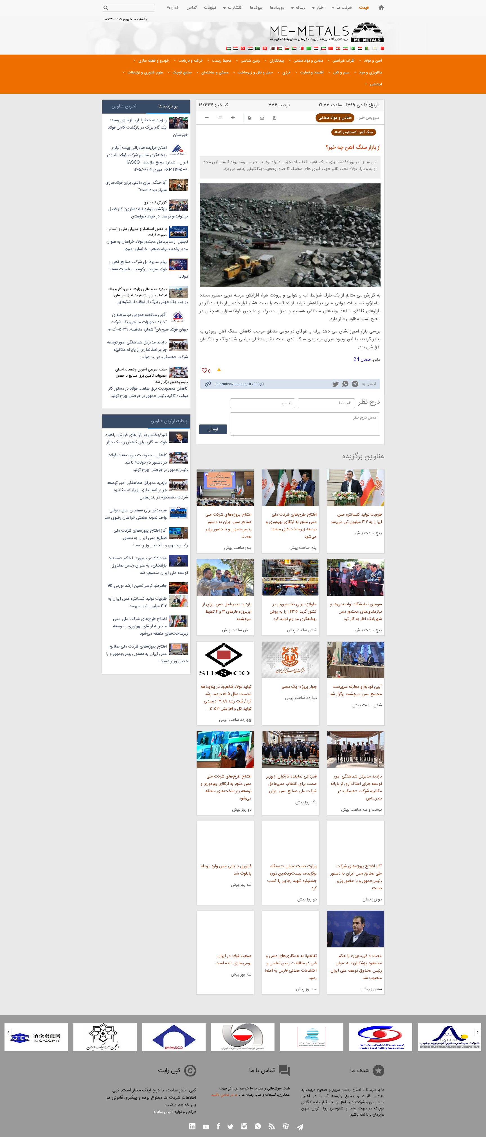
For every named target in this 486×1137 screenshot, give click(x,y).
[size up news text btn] (233, 118)
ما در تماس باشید (224, 1095)
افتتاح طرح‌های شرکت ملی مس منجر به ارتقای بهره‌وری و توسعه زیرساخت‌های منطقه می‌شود (291, 525)
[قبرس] (374, 47)
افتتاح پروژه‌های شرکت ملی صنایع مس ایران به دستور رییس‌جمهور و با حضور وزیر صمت (228, 525)
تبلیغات (210, 7)
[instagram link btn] (244, 1127)
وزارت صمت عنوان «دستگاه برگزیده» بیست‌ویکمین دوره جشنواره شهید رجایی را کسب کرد (292, 877)
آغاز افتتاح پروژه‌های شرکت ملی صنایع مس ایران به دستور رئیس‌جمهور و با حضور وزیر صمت (356, 877)
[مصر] (360, 47)
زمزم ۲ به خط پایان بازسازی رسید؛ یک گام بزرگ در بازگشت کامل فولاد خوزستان (148, 127)
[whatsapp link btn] (258, 1127)
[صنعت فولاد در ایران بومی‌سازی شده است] (225, 929)
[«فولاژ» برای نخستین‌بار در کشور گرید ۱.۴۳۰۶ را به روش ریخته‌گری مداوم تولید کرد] (290, 577)
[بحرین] (382, 47)
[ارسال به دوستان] (262, 118)
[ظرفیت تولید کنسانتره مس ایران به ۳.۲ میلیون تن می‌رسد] (355, 487)
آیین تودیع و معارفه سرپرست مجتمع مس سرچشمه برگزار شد (356, 690)
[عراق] (316, 47)
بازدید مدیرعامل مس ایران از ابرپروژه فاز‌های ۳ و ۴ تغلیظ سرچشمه (226, 612)
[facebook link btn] (218, 1127)
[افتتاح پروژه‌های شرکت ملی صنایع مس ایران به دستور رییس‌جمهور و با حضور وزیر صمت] (225, 487)
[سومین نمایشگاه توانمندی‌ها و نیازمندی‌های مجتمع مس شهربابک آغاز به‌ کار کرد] (355, 577)
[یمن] (235, 47)
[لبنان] (338, 47)
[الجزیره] (367, 47)
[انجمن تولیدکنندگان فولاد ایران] (311, 1037)
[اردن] (279, 47)
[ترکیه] (243, 47)
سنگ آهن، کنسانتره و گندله (353, 132)
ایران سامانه (162, 1112)
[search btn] (105, 8)
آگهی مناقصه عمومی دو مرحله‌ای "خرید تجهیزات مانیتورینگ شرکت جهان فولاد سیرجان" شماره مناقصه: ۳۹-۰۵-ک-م (148, 322)
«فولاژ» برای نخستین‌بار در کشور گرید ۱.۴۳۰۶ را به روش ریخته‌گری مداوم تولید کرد (293, 612)
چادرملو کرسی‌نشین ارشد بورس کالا (137, 585)
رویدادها (277, 7)
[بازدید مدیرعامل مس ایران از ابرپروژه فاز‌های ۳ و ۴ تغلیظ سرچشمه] (225, 577)
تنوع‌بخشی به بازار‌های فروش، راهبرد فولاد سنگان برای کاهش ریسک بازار (136, 439)
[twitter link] (335, 385)
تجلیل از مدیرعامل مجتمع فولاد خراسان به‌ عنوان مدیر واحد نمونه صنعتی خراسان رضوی (147, 245)
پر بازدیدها (168, 106)
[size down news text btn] (207, 118)
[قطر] (272, 47)
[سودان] (294, 47)
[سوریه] (250, 47)
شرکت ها (344, 7)
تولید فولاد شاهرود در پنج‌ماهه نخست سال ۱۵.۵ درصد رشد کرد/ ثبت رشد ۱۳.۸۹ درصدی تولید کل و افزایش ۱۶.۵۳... (226, 697)
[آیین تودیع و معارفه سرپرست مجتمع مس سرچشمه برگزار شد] (355, 660)
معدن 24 (362, 359)
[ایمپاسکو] (242, 1037)
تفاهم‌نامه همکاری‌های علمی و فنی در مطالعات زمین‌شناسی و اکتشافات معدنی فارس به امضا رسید (291, 966)
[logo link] (327, 35)
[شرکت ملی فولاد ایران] (36, 1037)
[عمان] (287, 47)
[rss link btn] (272, 1127)
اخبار (321, 7)
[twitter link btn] (230, 1127)
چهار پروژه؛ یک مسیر (299, 686)
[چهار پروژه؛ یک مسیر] (290, 660)
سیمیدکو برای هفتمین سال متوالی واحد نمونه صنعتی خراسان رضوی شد (136, 514)
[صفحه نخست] (381, 7)
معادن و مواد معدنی (335, 117)
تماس (192, 7)
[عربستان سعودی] (257, 47)
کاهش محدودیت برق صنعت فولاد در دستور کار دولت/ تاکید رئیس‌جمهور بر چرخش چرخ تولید (148, 392)
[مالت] (301, 47)
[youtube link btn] (206, 1127)
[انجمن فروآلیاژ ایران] (380, 1037)
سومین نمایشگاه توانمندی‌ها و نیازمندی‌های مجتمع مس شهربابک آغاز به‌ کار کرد (356, 612)
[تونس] (265, 47)
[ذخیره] (274, 118)
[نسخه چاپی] (249, 118)
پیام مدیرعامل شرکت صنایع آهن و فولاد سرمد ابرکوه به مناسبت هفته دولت (148, 269)
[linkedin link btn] (192, 1127)
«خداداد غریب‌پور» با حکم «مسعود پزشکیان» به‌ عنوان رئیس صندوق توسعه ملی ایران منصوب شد (356, 966)
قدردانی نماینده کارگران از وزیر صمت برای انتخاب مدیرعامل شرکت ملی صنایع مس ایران (291, 784)
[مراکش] (330, 47)
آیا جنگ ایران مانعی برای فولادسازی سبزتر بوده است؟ (136, 186)
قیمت (364, 7)
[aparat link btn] (285, 1127)
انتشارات (235, 7)
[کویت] (323, 47)
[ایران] (345, 47)
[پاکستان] (352, 47)
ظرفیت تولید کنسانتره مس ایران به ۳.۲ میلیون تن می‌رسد (356, 518)
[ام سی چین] (105, 1037)
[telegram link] (355, 385)
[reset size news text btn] (220, 118)
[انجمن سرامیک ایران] (174, 1037)
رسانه (300, 7)
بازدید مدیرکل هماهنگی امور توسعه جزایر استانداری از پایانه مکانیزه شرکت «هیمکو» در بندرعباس (356, 787)
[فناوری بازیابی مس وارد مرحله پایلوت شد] (225, 839)
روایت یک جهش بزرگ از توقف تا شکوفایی (152, 301)
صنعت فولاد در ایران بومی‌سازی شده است (233, 959)
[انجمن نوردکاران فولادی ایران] (449, 1037)
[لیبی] (309, 47)
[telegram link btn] (300, 1127)
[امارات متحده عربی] (228, 47)
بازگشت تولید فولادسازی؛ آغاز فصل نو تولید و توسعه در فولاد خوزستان (148, 213)
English (173, 8)
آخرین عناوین (124, 106)
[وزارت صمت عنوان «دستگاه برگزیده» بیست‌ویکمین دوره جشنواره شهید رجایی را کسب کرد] (290, 839)
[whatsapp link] (345, 385)
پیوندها (256, 7)
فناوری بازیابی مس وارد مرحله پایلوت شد (226, 870)
